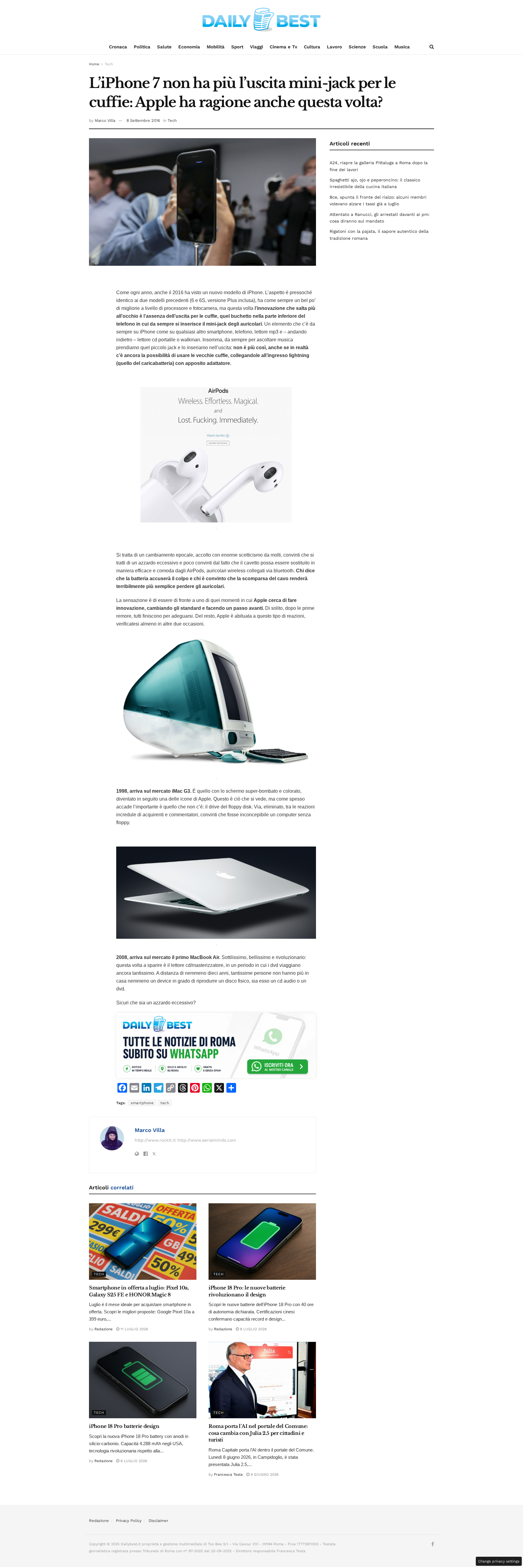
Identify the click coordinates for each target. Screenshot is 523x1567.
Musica (402, 47)
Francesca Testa (228, 1474)
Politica (142, 47)
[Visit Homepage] (261, 20)
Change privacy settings (498, 1561)
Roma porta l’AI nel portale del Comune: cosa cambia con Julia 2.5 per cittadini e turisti (258, 1433)
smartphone (142, 1103)
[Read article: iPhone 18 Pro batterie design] (142, 1380)
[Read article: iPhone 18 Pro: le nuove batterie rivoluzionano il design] (262, 1241)
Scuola (380, 47)
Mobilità (216, 47)
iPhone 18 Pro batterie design (124, 1426)
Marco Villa (105, 120)
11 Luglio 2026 (133, 1329)
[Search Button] (431, 46)
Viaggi (256, 47)
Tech (109, 64)
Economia (189, 47)
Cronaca (118, 47)
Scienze (357, 47)
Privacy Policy (129, 1520)
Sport (237, 47)
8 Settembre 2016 (143, 120)
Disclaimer (158, 1520)
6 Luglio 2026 (133, 1461)
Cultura (312, 47)
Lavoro (334, 47)
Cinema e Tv (283, 47)
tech (164, 1103)
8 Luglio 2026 (253, 1329)
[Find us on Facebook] (432, 1544)
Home (94, 64)
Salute (164, 47)
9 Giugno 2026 (263, 1474)
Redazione (103, 1329)
